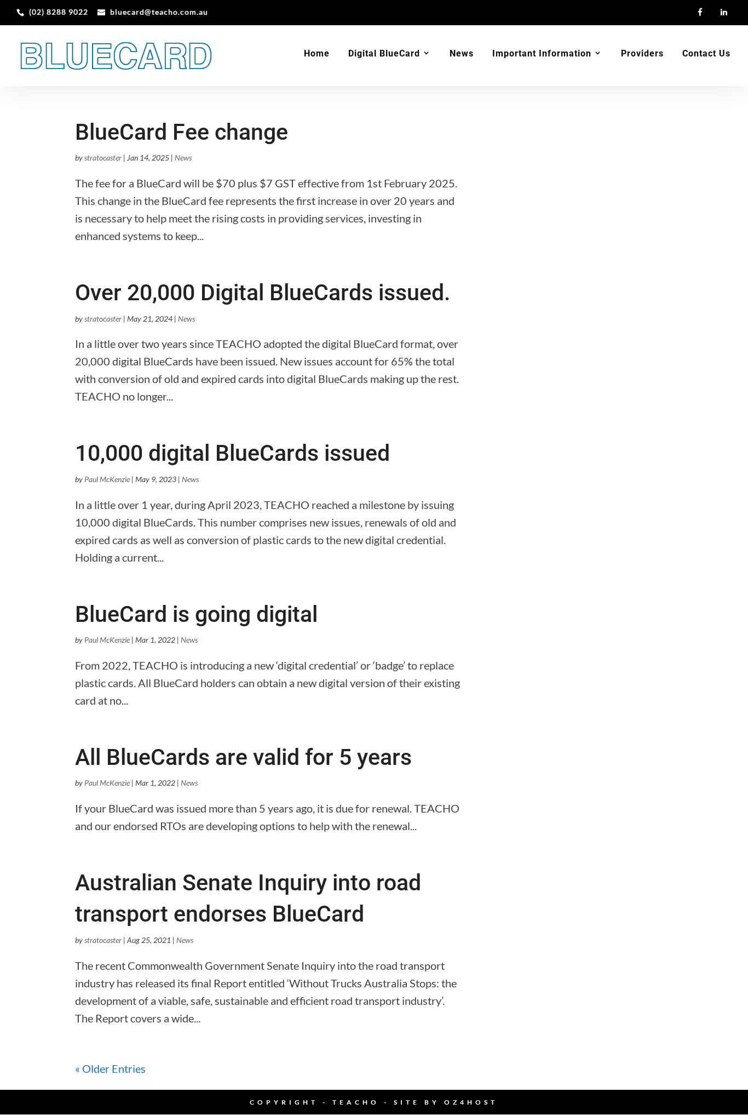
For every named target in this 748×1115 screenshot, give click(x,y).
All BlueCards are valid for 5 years (243, 757)
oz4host (471, 1102)
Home (317, 54)
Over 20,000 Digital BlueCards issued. (262, 292)
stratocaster (103, 157)
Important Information (541, 54)
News (462, 54)
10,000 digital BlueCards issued (232, 453)
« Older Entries (110, 1068)
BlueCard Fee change (181, 132)
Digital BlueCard (384, 54)
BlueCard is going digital (196, 614)
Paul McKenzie (107, 479)
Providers (642, 54)
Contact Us (706, 54)
